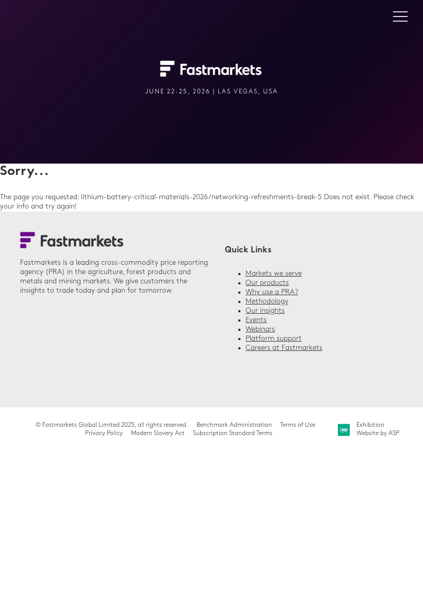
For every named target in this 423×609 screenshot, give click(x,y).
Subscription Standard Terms (232, 433)
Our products (267, 283)
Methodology (267, 302)
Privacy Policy (104, 433)
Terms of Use (297, 425)
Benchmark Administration (234, 425)
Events (256, 320)
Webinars (260, 329)
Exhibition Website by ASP (377, 429)
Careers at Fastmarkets (284, 348)
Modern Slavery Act (158, 433)
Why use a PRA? (272, 292)
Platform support (274, 339)
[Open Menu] (400, 16)
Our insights (265, 311)
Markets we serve (274, 274)
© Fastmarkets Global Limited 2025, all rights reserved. (112, 425)
